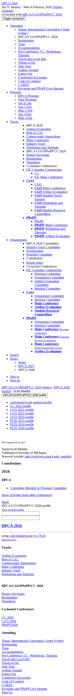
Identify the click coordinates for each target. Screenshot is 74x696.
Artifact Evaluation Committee (47, 283)
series (46, 387)
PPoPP (39, 221)
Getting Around (28, 70)
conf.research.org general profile (31, 402)
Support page (9, 539)
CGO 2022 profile (22, 413)
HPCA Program (28, 96)
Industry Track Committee (43, 247)
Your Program (27, 99)
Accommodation (29, 48)
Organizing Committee (49, 277)
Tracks (14, 121)
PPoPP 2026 (10, 625)
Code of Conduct (29, 81)
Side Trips (24, 66)
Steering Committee (47, 288)
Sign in (14, 376)
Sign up (15, 380)
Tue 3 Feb (24, 114)
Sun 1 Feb (24, 107)
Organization (18, 239)
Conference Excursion (32, 77)
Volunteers (33, 162)
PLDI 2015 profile (22, 421)
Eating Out (25, 73)
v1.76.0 (39, 536)
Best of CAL (34, 132)
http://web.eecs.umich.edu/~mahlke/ (48, 456)
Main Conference (37, 140)
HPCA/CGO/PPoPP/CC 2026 (42, 14)
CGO (38, 184)
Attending (16, 25)
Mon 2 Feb (25, 110)
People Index (34, 262)
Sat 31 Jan (24, 103)
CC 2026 (8, 617)
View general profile (13, 509)
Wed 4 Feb (25, 118)
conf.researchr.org (21, 536)
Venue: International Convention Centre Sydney (33, 640)
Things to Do (26, 62)
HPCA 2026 (62, 387)
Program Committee (39, 254)
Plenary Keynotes (37, 155)
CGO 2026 (9, 621)
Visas (21, 44)
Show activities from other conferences (27, 495)
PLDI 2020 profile (22, 428)
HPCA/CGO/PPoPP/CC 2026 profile (24, 395)
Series (22, 362)
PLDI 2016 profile (22, 424)
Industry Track (35, 144)
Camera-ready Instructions (43, 136)
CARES (23, 85)
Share (5, 502)
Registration (26, 40)
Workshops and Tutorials (42, 147)
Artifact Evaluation (38, 129)
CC (37, 173)
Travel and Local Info (32, 59)
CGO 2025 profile (22, 417)
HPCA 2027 (26, 366)
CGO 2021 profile (22, 409)
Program (15, 92)
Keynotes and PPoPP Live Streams (41, 88)
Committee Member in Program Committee (38, 488)
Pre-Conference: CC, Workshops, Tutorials (29, 655)
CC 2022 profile (20, 406)
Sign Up (7, 692)
